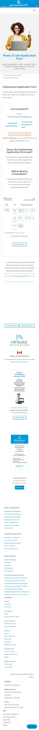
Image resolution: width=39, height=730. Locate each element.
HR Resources (8, 568)
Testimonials (11, 325)
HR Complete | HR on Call (11, 519)
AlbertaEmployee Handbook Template (16, 583)
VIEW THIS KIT (19, 244)
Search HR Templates (10, 560)
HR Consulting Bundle (10, 548)
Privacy (6, 657)
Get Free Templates (10, 626)
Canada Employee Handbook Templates (16, 578)
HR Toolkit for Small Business (13, 514)
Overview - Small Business (12, 511)
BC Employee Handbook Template (15, 580)
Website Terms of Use (10, 654)
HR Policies (7, 562)
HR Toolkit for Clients (10, 540)
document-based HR (22, 362)
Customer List (27, 325)
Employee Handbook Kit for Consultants (16, 594)
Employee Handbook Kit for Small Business (17, 591)
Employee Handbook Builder (12, 517)
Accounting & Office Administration (12, 75)
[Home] (18, 3)
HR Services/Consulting (11, 525)
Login (6, 616)
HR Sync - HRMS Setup (11, 522)
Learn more (19, 418)
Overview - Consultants (11, 537)
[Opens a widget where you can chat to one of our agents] (32, 726)
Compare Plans (8, 528)
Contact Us (7, 604)
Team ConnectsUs (9, 636)
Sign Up (19, 487)
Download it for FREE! (19, 134)
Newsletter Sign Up (10, 623)
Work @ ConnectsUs (10, 644)
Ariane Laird (7, 639)
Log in (6, 614)
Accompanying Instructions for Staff (27, 124)
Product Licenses (9, 651)
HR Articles (4, 6)
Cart (10, 6)
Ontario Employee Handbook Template (16, 586)
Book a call (7, 607)
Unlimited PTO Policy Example (14, 589)
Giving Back (7, 641)
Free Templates (8, 571)
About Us (7, 633)
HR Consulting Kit (9, 546)
